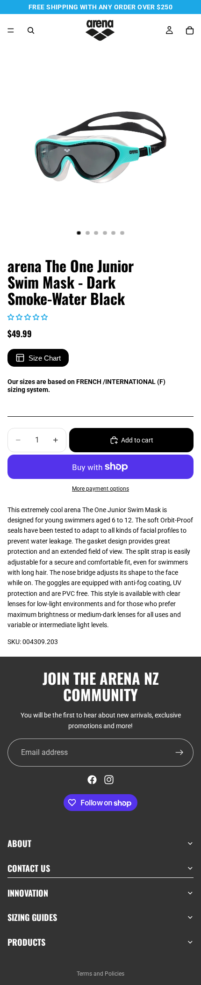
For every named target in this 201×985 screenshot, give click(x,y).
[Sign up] (179, 752)
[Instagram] (109, 779)
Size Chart (45, 358)
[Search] (31, 30)
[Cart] (189, 30)
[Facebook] (92, 779)
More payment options (100, 488)
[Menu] (11, 30)
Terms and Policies (100, 974)
